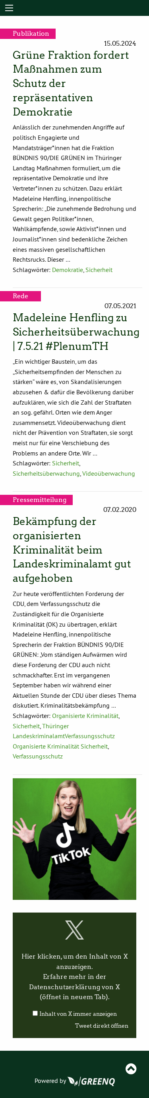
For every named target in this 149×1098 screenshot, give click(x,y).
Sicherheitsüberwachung (46, 473)
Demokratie (67, 270)
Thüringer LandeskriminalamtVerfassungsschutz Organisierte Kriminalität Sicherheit (64, 736)
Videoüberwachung (108, 473)
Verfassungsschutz (38, 756)
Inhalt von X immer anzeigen (78, 1014)
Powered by (51, 1080)
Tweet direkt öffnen (101, 1026)
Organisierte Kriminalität (85, 716)
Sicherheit (98, 270)
